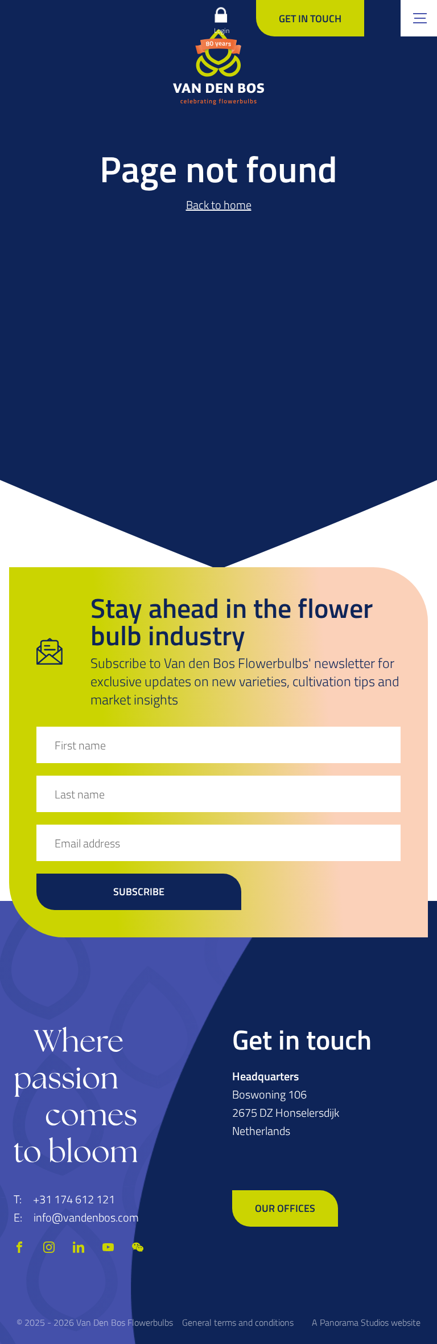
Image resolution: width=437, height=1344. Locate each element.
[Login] (221, 15)
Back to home (219, 205)
